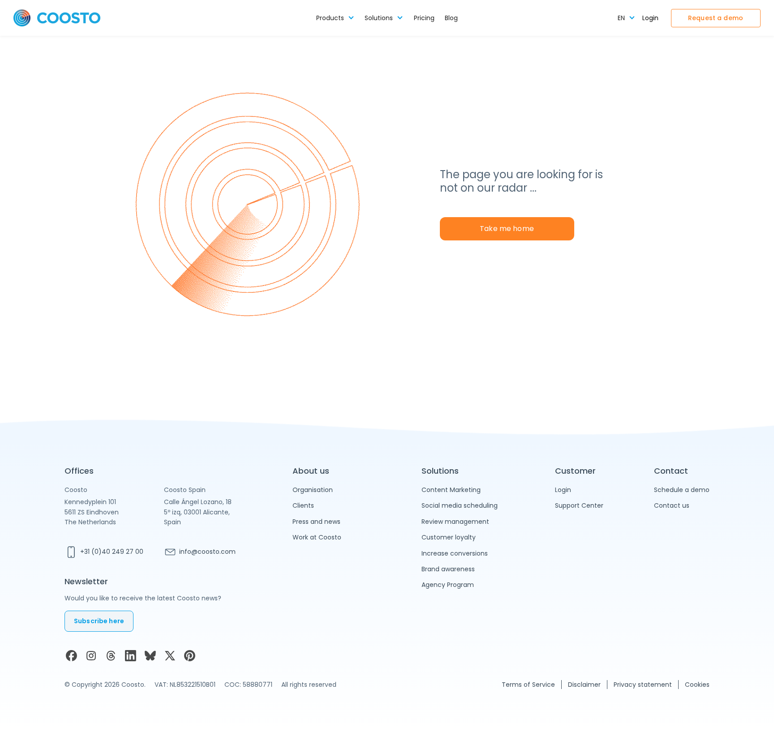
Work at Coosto (316, 537)
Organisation (312, 489)
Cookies (697, 684)
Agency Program (447, 584)
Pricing (424, 18)
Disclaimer (584, 684)
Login (650, 18)
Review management (455, 521)
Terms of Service (528, 684)
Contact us (671, 505)
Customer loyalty (448, 537)
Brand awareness (448, 569)
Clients (303, 505)
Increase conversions (454, 553)
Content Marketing (451, 489)
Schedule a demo (682, 489)
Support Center (579, 505)
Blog (451, 18)
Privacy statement (643, 684)
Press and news (316, 521)
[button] (335, 18)
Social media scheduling (459, 505)
